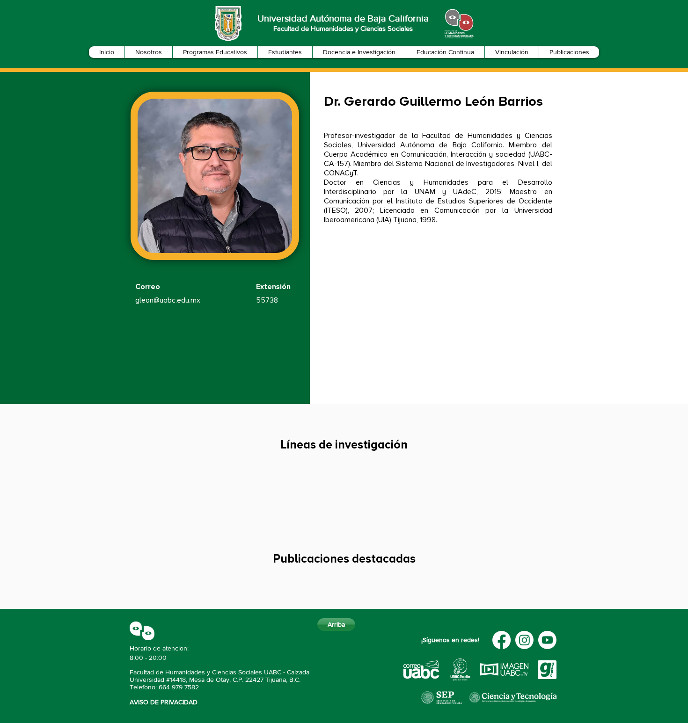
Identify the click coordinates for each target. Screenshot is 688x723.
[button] (148, 52)
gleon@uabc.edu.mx (167, 300)
